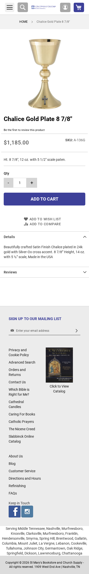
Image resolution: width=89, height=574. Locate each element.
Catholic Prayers (21, 422)
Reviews (10, 272)
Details (9, 237)
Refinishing (17, 486)
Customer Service (22, 471)
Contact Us (17, 382)
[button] (65, 7)
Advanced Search (22, 362)
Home (23, 21)
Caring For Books (22, 414)
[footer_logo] (59, 381)
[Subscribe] (76, 331)
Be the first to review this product (24, 130)
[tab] (44, 236)
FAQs (13, 493)
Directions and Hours (25, 478)
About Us (16, 456)
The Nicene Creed (22, 429)
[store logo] (44, 7)
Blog (12, 464)
